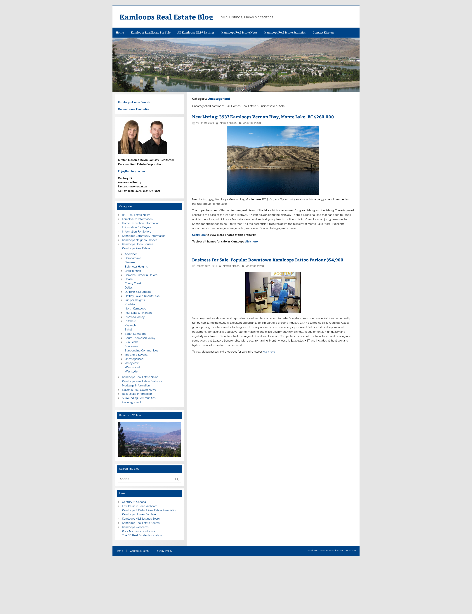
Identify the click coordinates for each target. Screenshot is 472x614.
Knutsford (131, 304)
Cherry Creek (133, 283)
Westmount (132, 367)
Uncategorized (252, 122)
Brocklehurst (133, 270)
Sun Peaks (131, 342)
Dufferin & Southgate (138, 291)
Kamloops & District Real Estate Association (149, 510)
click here (269, 351)
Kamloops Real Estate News (239, 32)
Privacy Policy (163, 551)
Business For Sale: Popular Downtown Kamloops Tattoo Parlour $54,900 (267, 260)
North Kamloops (135, 308)
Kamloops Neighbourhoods (139, 240)
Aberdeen (131, 254)
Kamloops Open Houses (137, 244)
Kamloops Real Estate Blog (166, 16)
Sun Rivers (131, 346)
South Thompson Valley (140, 338)
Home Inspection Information (140, 223)
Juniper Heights (135, 300)
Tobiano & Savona (136, 354)
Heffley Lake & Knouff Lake (142, 296)
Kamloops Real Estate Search (141, 523)
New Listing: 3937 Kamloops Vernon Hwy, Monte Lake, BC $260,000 (263, 116)
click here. (251, 241)
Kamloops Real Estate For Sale (151, 32)
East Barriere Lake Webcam (139, 506)
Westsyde (131, 371)
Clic (194, 235)
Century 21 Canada (134, 502)
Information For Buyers (136, 227)
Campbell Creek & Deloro (141, 275)
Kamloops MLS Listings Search (141, 518)
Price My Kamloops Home (138, 531)
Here (202, 235)
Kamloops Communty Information (144, 235)
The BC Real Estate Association (142, 535)
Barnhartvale (133, 258)
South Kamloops (135, 333)
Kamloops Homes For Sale (139, 514)
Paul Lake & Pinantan (138, 312)
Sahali (128, 329)
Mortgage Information (136, 385)
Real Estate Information (137, 393)
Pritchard (130, 321)
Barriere (130, 262)
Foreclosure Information (137, 219)
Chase (129, 279)
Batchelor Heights (136, 266)
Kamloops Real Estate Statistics (285, 32)
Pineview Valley (135, 317)
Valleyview (131, 363)
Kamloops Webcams (135, 527)
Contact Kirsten (323, 32)
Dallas (129, 287)
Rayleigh (130, 325)
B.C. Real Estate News (136, 215)
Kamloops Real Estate (136, 248)
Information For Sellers (136, 231)
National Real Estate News (139, 389)
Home (120, 32)
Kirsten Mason (228, 122)
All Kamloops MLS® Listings (195, 32)
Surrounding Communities (141, 350)
